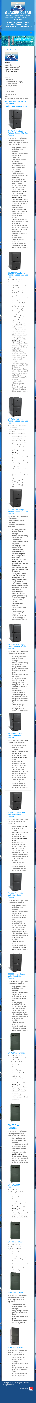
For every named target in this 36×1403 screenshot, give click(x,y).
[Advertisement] (18, 1396)
